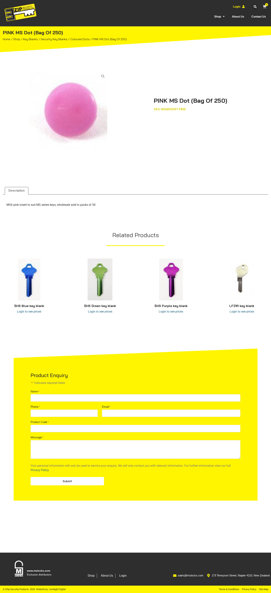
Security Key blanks (54, 39)
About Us (238, 16)
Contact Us (258, 16)
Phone (35, 406)
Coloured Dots (80, 39)
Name (35, 391)
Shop (217, 16)
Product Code (40, 422)
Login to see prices (29, 311)
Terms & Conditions (229, 589)
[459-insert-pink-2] (68, 111)
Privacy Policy (40, 470)
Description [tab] (16, 190)
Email (106, 406)
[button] (255, 7)
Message (37, 437)
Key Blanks (30, 39)
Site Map (263, 589)
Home (6, 39)
